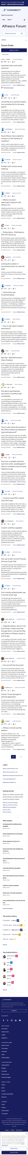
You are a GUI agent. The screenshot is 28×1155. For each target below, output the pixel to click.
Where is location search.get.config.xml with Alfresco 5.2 (11, 202)
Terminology (5, 1048)
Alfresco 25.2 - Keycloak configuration (12, 893)
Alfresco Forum (21, 85)
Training (3, 1107)
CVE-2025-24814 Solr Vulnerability (11, 868)
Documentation (5, 1110)
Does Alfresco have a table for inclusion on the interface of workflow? (12, 138)
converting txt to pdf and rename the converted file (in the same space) (13, 104)
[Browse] (24, 19)
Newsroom (4, 1097)
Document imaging (6, 1077)
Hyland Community (7, 15)
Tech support (5, 1113)
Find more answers (8, 908)
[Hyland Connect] (11, 10)
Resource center (5, 1045)
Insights (3, 1035)
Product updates (5, 1057)
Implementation (5, 1065)
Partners (3, 1091)
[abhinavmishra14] (11, 958)
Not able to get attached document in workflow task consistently (11, 393)
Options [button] (26, 40)
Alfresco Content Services (9, 768)
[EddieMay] (9, 978)
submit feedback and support (15, 4)
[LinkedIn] (16, 1020)
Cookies (12, 1130)
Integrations (4, 1038)
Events (3, 1104)
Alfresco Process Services (8, 772)
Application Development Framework (11, 775)
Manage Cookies (14, 1148)
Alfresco (4, 40)
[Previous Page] (2, 757)
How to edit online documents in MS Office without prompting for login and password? (13, 429)
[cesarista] (9, 984)
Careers (3, 1085)
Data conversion (5, 1074)
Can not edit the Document (13, 665)
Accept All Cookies (14, 1152)
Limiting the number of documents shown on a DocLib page (12, 266)
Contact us (14, 1010)
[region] (14, 1143)
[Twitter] (7, 1020)
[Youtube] (20, 1020)
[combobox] (14, 33)
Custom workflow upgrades (11, 528)
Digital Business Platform (9, 782)
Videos (3, 1054)
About (3, 1088)
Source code (6, 810)
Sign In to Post (14, 50)
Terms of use (19, 1130)
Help (3, 20)
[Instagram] (12, 1020)
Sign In (9, 20)
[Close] (26, 1134)
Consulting (4, 1071)
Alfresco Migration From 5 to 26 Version (13, 833)
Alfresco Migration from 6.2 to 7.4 (11, 841)
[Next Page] (25, 757)
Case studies (4, 1029)
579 (21, 757)
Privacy (7, 1130)
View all (5, 945)
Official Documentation (9, 807)
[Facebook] (3, 1020)
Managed (4, 1068)
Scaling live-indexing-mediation (11, 885)
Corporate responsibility (7, 1094)
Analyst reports (5, 1032)
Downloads (4, 1051)
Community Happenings (8, 779)
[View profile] (3, 59)
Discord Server (7, 812)
